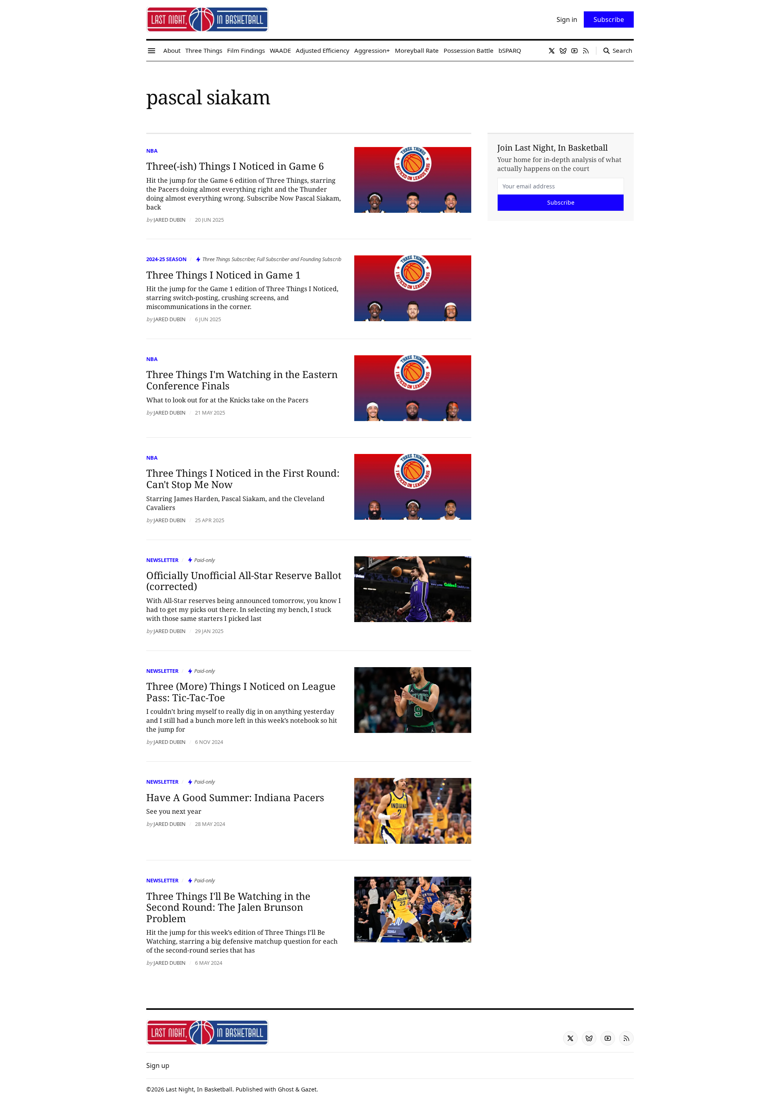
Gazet (308, 1089)
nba (152, 150)
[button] (157, 1065)
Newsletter (162, 560)
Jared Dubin (170, 219)
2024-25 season (166, 259)
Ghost (286, 1089)
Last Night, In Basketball (199, 1089)
